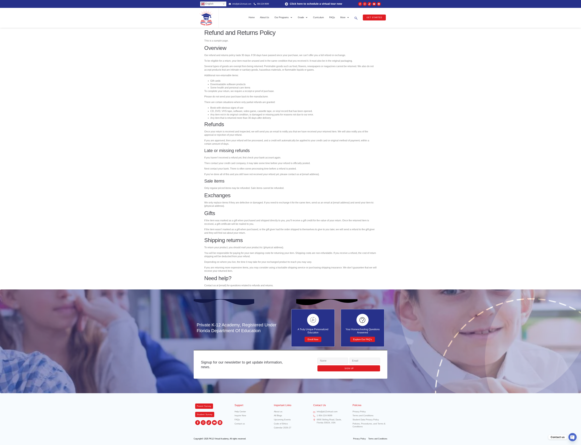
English (209, 3)
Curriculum (318, 17)
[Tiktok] (369, 4)
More (342, 17)
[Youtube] (374, 4)
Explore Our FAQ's (362, 339)
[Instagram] (365, 4)
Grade (301, 17)
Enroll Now (313, 339)
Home (252, 17)
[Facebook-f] (360, 4)
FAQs (332, 17)
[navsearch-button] (356, 17)
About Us (264, 17)
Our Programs (281, 17)
